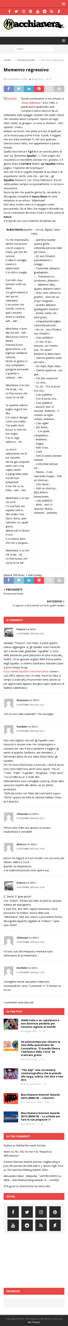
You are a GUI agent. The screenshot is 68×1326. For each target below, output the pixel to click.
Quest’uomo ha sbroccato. (35, 1186)
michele (22, 968)
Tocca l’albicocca (31, 102)
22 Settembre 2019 (32, 1102)
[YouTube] (37, 11)
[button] (63, 4)
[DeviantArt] (59, 11)
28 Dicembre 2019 (32, 1084)
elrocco (21, 844)
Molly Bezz (38, 79)
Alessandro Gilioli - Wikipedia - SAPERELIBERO (31, 1176)
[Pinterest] (30, 11)
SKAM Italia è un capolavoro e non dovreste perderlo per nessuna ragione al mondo (40, 1023)
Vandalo (22, 726)
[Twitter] (16, 11)
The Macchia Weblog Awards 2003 (27, 1170)
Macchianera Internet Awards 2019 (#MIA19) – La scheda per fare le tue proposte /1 (40, 1116)
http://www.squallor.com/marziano (26, 671)
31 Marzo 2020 (30, 1059)
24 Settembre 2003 (17, 79)
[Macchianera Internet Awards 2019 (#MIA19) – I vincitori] (11, 1098)
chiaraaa (22, 814)
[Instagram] (23, 11)
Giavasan (22, 700)
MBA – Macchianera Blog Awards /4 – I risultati (31, 1180)
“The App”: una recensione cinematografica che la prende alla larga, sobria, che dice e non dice (42, 1075)
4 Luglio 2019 (29, 1124)
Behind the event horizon (31, 1145)
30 (42, 1124)
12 (43, 1059)
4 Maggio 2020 (30, 1031)
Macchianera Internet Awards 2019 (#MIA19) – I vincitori (40, 1096)
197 (43, 1031)
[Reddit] (45, 11)
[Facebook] (9, 11)
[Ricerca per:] (34, 48)
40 (48, 1102)
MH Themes (34, 1322)
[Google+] (52, 11)
